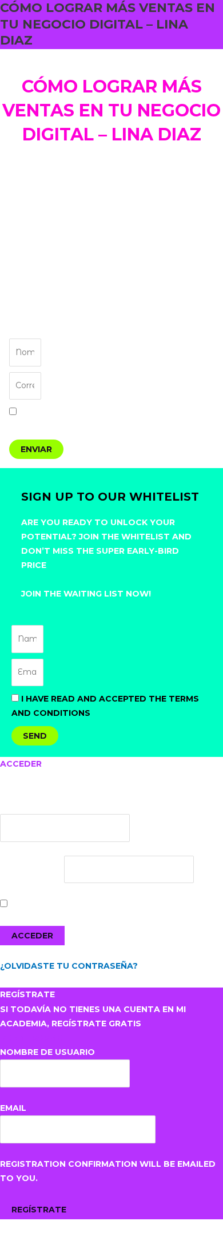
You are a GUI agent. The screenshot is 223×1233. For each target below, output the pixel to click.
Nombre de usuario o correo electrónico (105, 806)
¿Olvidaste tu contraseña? (69, 966)
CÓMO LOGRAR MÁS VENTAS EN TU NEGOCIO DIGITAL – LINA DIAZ (107, 24)
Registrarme (31, 1038)
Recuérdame (38, 904)
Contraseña (31, 869)
